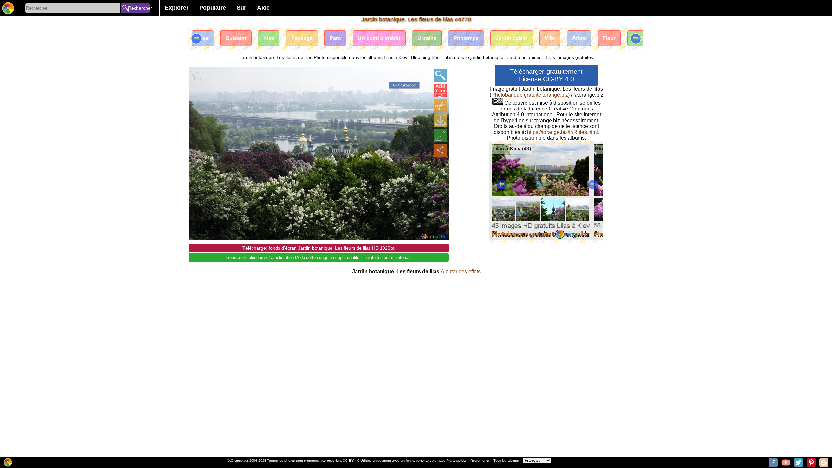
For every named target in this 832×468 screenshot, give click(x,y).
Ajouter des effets (461, 271)
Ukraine (426, 38)
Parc (335, 38)
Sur (241, 8)
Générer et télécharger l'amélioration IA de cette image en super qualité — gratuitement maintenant (319, 257)
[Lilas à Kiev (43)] (540, 238)
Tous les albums (506, 460)
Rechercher (139, 8)
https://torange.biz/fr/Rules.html (562, 132)
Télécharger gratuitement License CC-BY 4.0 (546, 75)
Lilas (203, 38)
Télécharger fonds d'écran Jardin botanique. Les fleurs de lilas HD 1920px (318, 248)
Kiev (268, 38)
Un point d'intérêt (379, 38)
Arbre (579, 38)
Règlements (479, 460)
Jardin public (512, 38)
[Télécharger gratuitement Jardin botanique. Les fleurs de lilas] (440, 120)
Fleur (609, 38)
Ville (550, 38)
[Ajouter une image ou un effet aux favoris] (197, 75)
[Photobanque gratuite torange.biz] (8, 8)
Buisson (236, 38)
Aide (263, 8)
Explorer (176, 8)
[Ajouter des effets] (440, 135)
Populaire (212, 8)
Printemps (466, 38)
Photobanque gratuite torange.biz (529, 95)
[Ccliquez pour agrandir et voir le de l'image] (440, 75)
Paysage (302, 38)
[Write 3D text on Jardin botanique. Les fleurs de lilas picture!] (440, 90)
